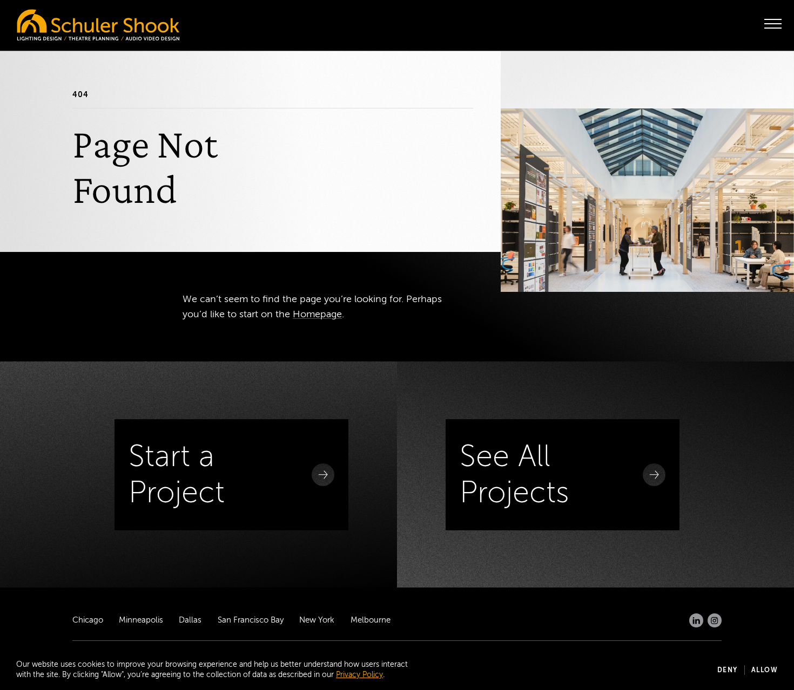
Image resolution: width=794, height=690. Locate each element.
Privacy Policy (359, 675)
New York (316, 620)
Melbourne (371, 620)
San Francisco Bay (251, 620)
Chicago (87, 620)
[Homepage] (75, 22)
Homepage (317, 314)
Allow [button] (764, 670)
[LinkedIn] (696, 620)
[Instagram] (715, 620)
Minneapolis (141, 620)
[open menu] (773, 24)
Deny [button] (727, 670)
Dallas (190, 620)
